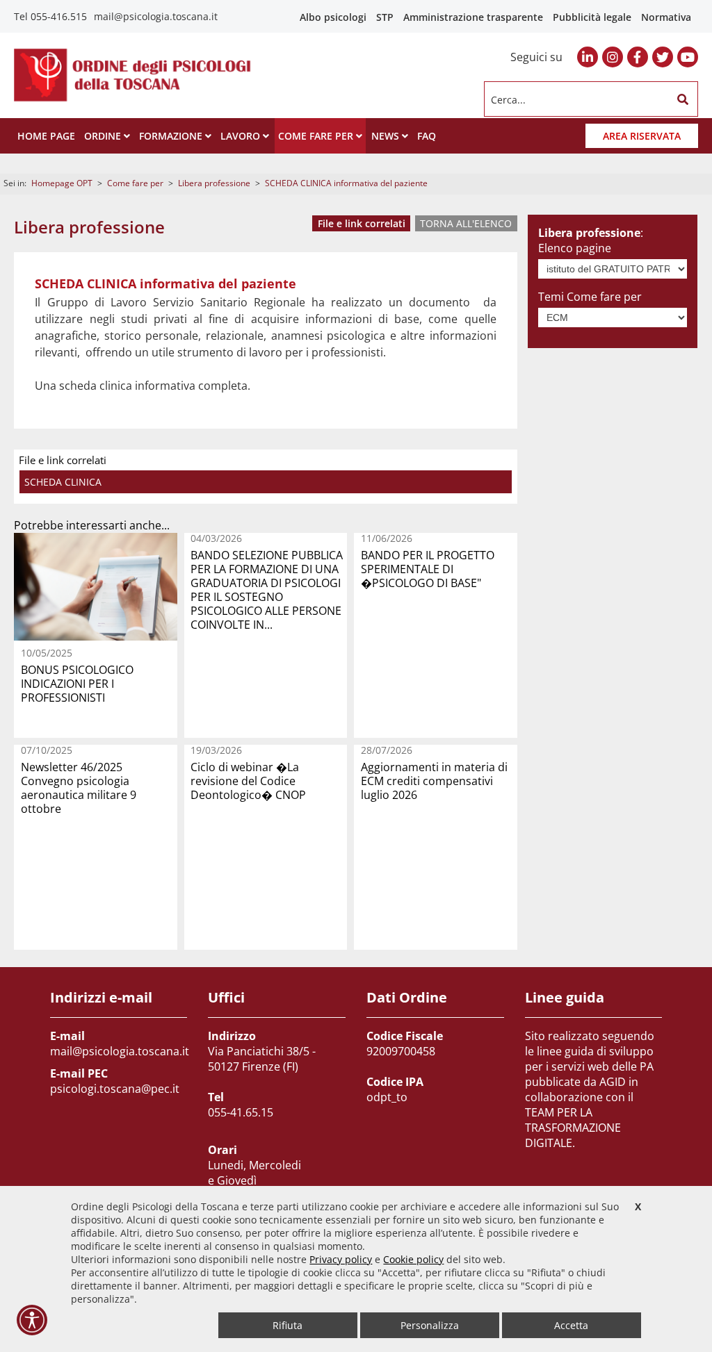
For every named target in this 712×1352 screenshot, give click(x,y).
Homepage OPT (61, 183)
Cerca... (508, 99)
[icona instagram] (612, 57)
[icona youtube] (687, 57)
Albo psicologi (333, 17)
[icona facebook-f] (637, 57)
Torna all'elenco (466, 223)
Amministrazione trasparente (473, 17)
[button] (683, 99)
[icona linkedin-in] (587, 57)
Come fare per (135, 183)
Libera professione (214, 183)
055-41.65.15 (240, 1112)
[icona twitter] (662, 57)
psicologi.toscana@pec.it (114, 1088)
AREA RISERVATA (642, 135)
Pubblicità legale (592, 17)
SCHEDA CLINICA (63, 481)
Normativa (666, 17)
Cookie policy (413, 1259)
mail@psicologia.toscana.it (156, 16)
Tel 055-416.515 (50, 16)
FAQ (426, 135)
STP (385, 17)
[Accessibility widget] (32, 1320)
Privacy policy (340, 1259)
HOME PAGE (46, 135)
